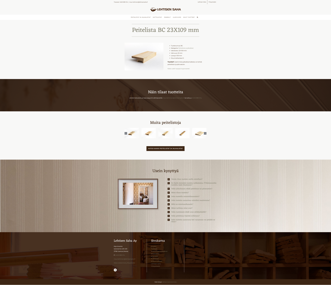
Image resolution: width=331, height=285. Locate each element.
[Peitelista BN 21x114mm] (199, 133)
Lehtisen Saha (156, 264)
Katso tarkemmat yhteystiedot (124, 263)
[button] (197, 17)
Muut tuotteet (157, 261)
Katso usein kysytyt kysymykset (179, 68)
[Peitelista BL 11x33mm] (182, 133)
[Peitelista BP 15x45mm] (165, 133)
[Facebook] (115, 270)
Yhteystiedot (155, 266)
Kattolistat (155, 254)
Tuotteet (154, 249)
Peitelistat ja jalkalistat (186, 48)
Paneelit (155, 256)
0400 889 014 (197, 98)
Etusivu (153, 246)
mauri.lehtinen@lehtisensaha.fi (138, 2)
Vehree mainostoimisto (169, 282)
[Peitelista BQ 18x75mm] (148, 133)
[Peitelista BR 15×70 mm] (132, 133)
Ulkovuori (155, 259)
